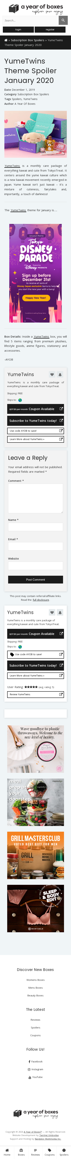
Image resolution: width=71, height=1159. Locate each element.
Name (13, 520)
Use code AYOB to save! (23, 430)
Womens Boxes (36, 980)
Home (7, 1154)
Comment (16, 481)
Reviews (35, 1152)
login (18, 29)
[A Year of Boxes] (35, 1114)
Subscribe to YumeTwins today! (33, 421)
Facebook (37, 1061)
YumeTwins (30, 99)
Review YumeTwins (20, 694)
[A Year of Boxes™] (35, 9)
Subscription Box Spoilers (27, 40)
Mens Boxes (35, 987)
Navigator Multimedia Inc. (48, 1138)
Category (10, 94)
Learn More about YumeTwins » (27, 439)
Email (13, 539)
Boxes (21, 1152)
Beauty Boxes (35, 995)
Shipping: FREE (15, 393)
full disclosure (41, 600)
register (50, 29)
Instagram (37, 1069)
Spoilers (64, 1152)
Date (7, 89)
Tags (7, 99)
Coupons (50, 1152)
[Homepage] (6, 40)
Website (13, 558)
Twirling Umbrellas (49, 1135)
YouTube (37, 1077)
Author (9, 104)
